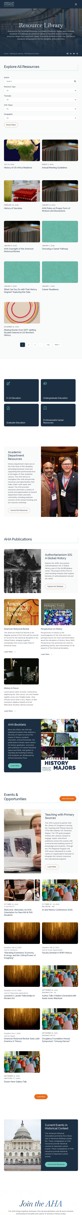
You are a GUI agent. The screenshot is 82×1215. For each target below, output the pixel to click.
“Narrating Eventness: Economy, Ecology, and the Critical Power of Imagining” (20, 955)
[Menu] (75, 4)
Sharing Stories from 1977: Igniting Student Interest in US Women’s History (20, 332)
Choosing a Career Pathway (55, 249)
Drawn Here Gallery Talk (15, 1081)
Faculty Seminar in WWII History (57, 953)
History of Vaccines (13, 208)
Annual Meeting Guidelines (54, 167)
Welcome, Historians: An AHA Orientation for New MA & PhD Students (18, 912)
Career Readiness (50, 289)
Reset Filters (11, 125)
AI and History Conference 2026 (57, 910)
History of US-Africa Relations (18, 167)
